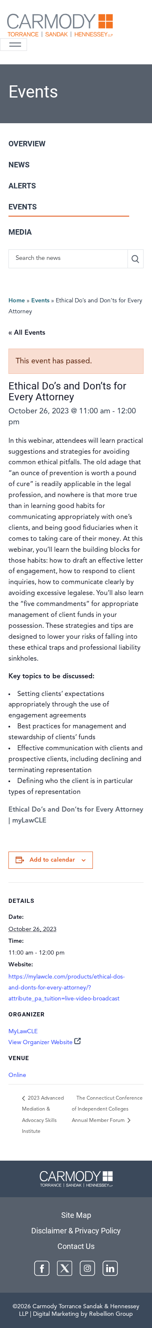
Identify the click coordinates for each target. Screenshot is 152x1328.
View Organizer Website (40, 1042)
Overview (27, 143)
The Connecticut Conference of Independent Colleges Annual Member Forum (107, 1109)
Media (20, 232)
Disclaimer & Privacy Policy (76, 1230)
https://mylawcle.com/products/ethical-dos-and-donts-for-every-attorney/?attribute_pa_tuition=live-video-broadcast (66, 988)
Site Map (76, 1215)
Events (22, 206)
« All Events (26, 333)
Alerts (22, 185)
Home (16, 301)
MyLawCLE (23, 1031)
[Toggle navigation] (13, 44)
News (19, 164)
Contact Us (76, 1246)
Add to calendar (52, 860)
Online (17, 1075)
